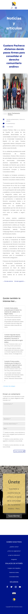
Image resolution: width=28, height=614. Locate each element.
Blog (9, 317)
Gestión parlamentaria (12, 119)
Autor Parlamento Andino (12, 315)
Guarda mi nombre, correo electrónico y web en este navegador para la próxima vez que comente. (14, 434)
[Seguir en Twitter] (11, 587)
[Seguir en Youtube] (20, 587)
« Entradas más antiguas (9, 386)
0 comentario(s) (10, 123)
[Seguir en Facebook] (7, 587)
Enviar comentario (18, 451)
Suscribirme (14, 515)
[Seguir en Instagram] (16, 587)
